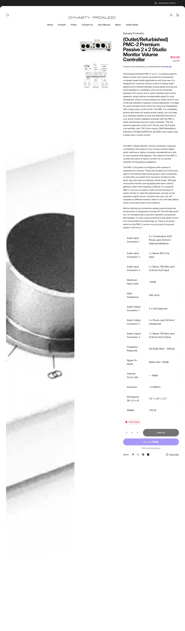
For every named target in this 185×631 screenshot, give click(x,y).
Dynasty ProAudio (133, 33)
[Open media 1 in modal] (40, 329)
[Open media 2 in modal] (95, 45)
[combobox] (167, 3)
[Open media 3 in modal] (95, 76)
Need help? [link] (174, 454)
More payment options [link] (151, 448)
